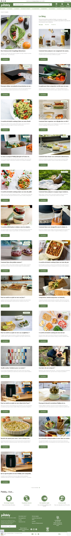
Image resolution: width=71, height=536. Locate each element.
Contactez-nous (22, 521)
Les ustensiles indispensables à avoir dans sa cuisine (54, 438)
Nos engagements (22, 518)
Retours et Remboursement (37, 523)
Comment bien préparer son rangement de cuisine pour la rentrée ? (53, 51)
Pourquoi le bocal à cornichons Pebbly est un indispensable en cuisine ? (52, 403)
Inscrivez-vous (26, 1)
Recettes (47, 24)
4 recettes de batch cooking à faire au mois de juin (54, 262)
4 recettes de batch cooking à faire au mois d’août (16, 121)
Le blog (20, 520)
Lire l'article (5, 59)
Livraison (34, 521)
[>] (39, 487)
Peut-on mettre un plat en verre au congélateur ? (15, 332)
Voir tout (41, 24)
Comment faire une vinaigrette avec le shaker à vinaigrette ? (53, 227)
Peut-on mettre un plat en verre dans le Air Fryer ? (15, 403)
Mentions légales (35, 516)
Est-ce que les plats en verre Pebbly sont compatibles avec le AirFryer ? (16, 473)
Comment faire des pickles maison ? (11, 262)
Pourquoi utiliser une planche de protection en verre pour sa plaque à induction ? (16, 86)
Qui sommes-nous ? (22, 516)
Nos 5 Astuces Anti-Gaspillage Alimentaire (13, 51)
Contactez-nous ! (67, 1)
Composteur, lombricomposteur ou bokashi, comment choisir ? (52, 297)
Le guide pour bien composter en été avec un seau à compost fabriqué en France (54, 86)
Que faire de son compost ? (47, 368)
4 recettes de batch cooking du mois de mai (52, 332)
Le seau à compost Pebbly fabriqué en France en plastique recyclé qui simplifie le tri (15, 156)
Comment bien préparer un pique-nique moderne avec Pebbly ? (53, 192)
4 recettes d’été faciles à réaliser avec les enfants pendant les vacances (15, 227)
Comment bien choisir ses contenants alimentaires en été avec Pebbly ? (54, 156)
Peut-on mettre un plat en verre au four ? (13, 297)
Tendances (26, 17)
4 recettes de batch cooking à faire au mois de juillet (16, 191)
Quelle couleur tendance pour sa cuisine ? (13, 368)
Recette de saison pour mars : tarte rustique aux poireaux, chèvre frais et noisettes (15, 438)
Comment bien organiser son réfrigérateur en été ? (54, 121)
